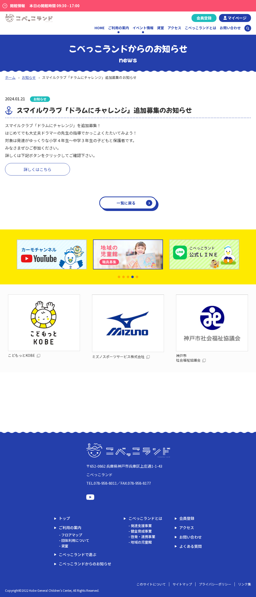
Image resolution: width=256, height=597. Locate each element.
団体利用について (75, 540)
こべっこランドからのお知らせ (85, 563)
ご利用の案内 (70, 527)
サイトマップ (182, 584)
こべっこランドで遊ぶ (77, 554)
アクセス (174, 27)
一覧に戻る (126, 202)
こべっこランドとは (200, 27)
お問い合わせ (230, 27)
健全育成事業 (141, 531)
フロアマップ (71, 534)
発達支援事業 (141, 525)
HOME (99, 27)
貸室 (160, 27)
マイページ (237, 17)
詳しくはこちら (38, 169)
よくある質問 (190, 546)
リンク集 (244, 584)
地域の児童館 (141, 542)
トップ (64, 518)
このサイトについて (151, 584)
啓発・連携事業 (143, 536)
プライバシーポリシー (215, 584)
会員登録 (204, 17)
